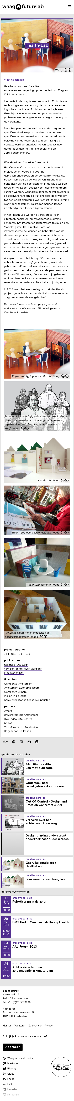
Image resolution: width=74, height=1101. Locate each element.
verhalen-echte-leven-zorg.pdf (23, 669)
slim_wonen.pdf (14, 673)
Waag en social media (20, 1058)
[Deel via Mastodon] (13, 741)
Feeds (10, 1079)
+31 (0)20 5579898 (19, 1002)
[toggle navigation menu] (69, 6)
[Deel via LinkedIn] (21, 741)
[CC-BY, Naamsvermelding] (68, 70)
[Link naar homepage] (23, 7)
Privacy (49, 1026)
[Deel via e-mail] (29, 741)
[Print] (36, 741)
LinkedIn (12, 1089)
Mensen (7, 1026)
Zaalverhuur (35, 1026)
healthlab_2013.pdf (16, 665)
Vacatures (20, 1026)
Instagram (13, 1095)
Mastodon (13, 1063)
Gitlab (10, 1074)
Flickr (10, 1084)
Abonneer (12, 1047)
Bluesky (11, 1069)
